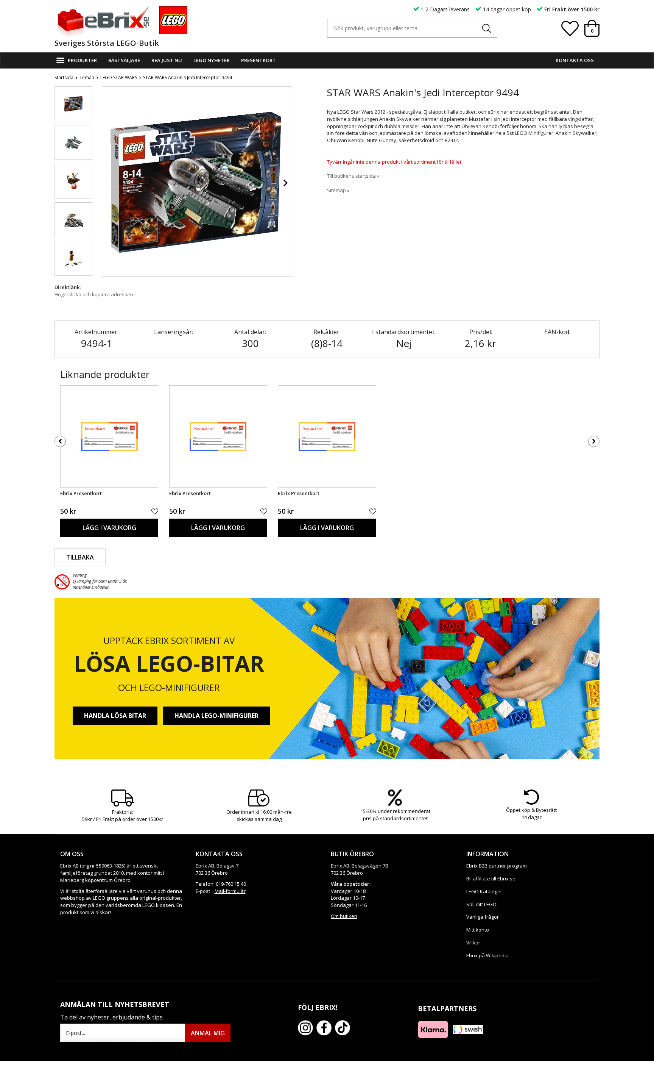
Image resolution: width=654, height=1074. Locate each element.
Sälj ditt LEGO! (482, 904)
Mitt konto (477, 929)
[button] (73, 103)
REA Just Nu (166, 60)
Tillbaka (80, 557)
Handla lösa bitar (115, 715)
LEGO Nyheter (211, 60)
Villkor (473, 942)
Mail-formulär (230, 891)
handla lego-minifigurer (216, 715)
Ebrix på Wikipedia (487, 955)
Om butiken (344, 916)
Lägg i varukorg (109, 528)
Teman (86, 77)
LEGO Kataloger (484, 891)
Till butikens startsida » (353, 175)
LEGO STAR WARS (118, 77)
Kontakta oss (575, 60)
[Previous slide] (108, 183)
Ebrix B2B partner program (496, 865)
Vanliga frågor (482, 916)
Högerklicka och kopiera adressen (93, 294)
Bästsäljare (124, 60)
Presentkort (258, 60)
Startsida (63, 77)
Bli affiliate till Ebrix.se (490, 878)
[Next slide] (285, 183)
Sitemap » (338, 190)
